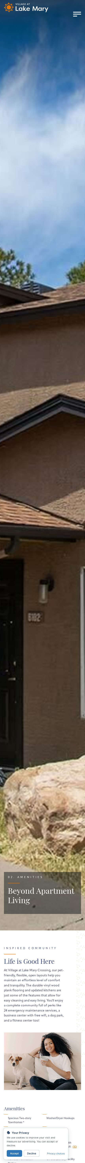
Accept (14, 1153)
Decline (31, 1153)
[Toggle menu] (77, 14)
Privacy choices (56, 1153)
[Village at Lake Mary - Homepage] (26, 7)
